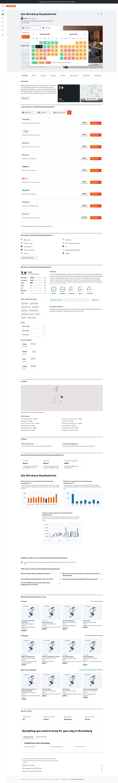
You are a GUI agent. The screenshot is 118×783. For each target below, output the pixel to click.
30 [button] (45, 58)
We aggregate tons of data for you (32, 768)
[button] (116, 2)
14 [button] (37, 50)
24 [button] (48, 54)
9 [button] (44, 46)
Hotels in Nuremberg (80, 746)
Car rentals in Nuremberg (56, 746)
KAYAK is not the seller (28, 765)
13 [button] (33, 50)
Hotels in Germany (45, 779)
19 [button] (56, 50)
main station (25, 310)
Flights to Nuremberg (29, 746)
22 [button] (41, 54)
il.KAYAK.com (23, 779)
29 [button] (41, 58)
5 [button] (56, 43)
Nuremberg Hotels (65, 779)
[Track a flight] (3, 25)
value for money (32, 317)
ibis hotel (24, 317)
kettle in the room (26, 307)
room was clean (34, 303)
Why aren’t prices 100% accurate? (32, 771)
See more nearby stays (97, 601)
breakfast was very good (27, 314)
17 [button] (48, 50)
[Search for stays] (3, 14)
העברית (73, 1)
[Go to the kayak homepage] (11, 6)
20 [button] (33, 54)
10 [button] (48, 46)
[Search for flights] (3, 11)
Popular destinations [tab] (41, 736)
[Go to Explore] (3, 22)
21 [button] (37, 54)
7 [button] (73, 46)
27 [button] (33, 58)
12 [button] (56, 46)
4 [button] (52, 43)
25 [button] (52, 54)
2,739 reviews (31, 18)
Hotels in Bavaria (55, 779)
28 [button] (37, 58)
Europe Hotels (36, 779)
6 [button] (33, 46)
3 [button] (48, 43)
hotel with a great (33, 310)
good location (25, 303)
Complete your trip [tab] (28, 736)
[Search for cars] (3, 17)
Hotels (29, 779)
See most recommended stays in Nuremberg (91, 669)
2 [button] (44, 43)
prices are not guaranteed (52, 760)
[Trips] (3, 30)
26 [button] (56, 54)
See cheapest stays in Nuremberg (94, 635)
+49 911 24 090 (25, 23)
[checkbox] (29, 345)
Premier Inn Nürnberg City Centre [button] (50, 656)
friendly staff (35, 307)
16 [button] (44, 50)
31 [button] (84, 58)
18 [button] (52, 50)
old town (37, 314)
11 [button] (52, 46)
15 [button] (41, 50)
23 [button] (45, 54)
